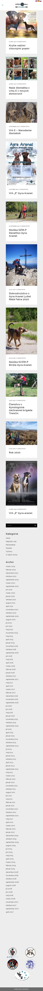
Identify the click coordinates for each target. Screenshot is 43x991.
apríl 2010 (9, 822)
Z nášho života (21, 41)
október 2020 (11, 613)
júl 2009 (9, 849)
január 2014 (10, 756)
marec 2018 (10, 666)
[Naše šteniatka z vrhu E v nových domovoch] (21, 68)
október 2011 (11, 789)
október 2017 (11, 676)
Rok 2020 (14, 452)
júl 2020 (9, 623)
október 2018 (11, 649)
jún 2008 (9, 892)
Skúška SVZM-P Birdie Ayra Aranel (20, 363)
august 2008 (11, 885)
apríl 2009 (10, 859)
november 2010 (12, 809)
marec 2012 (10, 776)
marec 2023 (10, 583)
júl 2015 (9, 729)
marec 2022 (10, 593)
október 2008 (11, 879)
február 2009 (11, 865)
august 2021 (10, 603)
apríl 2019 (9, 639)
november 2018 (12, 646)
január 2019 (10, 643)
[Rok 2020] (21, 433)
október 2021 (11, 600)
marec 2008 (10, 899)
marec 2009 (10, 862)
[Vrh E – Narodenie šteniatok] (21, 112)
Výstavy (9, 551)
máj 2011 (9, 799)
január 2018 (10, 673)
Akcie (8, 538)
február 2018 (11, 669)
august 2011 (10, 792)
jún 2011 (9, 796)
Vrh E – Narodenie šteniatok (20, 132)
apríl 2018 (9, 663)
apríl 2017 (9, 686)
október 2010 (11, 812)
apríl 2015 (9, 733)
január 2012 (10, 782)
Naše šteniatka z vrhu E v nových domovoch (19, 90)
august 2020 (11, 620)
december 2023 (12, 573)
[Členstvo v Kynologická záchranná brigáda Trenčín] (21, 385)
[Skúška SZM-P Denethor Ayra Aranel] (21, 212)
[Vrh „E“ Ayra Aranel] (21, 164)
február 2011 (10, 802)
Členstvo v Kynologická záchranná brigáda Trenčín (20, 409)
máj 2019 (9, 636)
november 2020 (12, 610)
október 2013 (11, 759)
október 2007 (11, 905)
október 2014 (11, 743)
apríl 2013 (9, 762)
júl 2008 (9, 889)
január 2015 (10, 736)
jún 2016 (9, 709)
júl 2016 (9, 706)
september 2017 (12, 679)
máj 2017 (9, 683)
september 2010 (12, 816)
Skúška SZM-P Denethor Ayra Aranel (18, 232)
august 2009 (11, 846)
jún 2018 (9, 656)
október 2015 (11, 723)
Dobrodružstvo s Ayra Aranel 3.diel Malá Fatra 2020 (20, 296)
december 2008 (12, 872)
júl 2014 (9, 749)
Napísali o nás (11, 541)
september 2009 (12, 842)
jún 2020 (9, 626)
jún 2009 (9, 852)
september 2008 (12, 882)
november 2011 (12, 786)
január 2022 (10, 596)
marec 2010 (10, 826)
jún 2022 (9, 590)
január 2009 (10, 869)
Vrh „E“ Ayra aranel (20, 513)
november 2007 (12, 902)
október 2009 (11, 839)
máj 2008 (9, 895)
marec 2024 (10, 566)
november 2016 (12, 699)
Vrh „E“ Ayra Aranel (21, 193)
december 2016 (12, 696)
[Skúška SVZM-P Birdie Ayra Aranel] (21, 331)
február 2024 (11, 570)
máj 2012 (9, 772)
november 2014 (12, 739)
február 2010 (11, 829)
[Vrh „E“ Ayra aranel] (21, 483)
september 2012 (12, 769)
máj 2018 (9, 659)
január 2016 (10, 716)
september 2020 (12, 616)
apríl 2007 (9, 912)
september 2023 (12, 580)
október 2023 (11, 576)
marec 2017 (10, 689)
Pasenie (9, 548)
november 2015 (12, 719)
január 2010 (10, 832)
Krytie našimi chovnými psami (19, 47)
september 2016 (12, 703)
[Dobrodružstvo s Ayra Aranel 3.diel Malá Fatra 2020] (21, 265)
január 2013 (10, 766)
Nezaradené (10, 545)
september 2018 (12, 653)
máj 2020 (9, 630)
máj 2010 (9, 819)
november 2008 (12, 875)
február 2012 (10, 779)
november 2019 (12, 633)
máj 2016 (9, 713)
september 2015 (12, 726)
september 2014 (12, 746)
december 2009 (12, 836)
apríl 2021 (9, 606)
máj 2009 (9, 856)
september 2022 (12, 586)
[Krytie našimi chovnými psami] (21, 24)
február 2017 (10, 693)
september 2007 (12, 909)
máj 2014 (9, 752)
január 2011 (10, 806)
